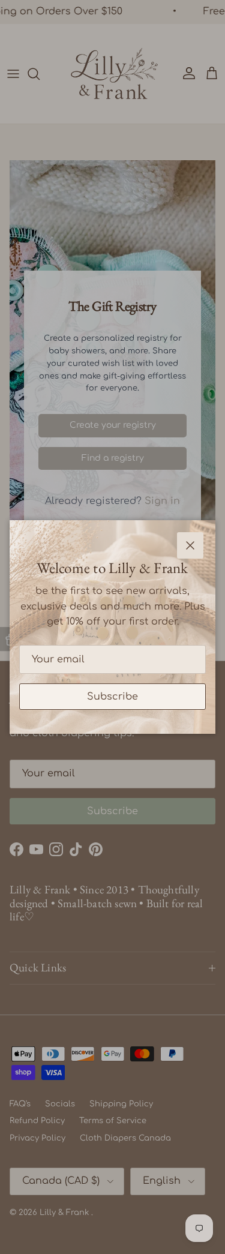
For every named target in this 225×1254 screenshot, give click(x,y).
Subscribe (112, 696)
